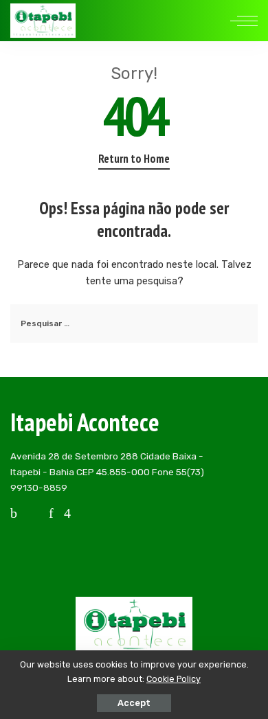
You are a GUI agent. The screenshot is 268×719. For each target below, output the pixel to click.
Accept (134, 703)
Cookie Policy (173, 679)
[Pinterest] (51, 513)
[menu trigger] (244, 20)
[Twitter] (32, 513)
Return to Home (134, 158)
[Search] (215, 20)
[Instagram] (67, 513)
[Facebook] (13, 513)
